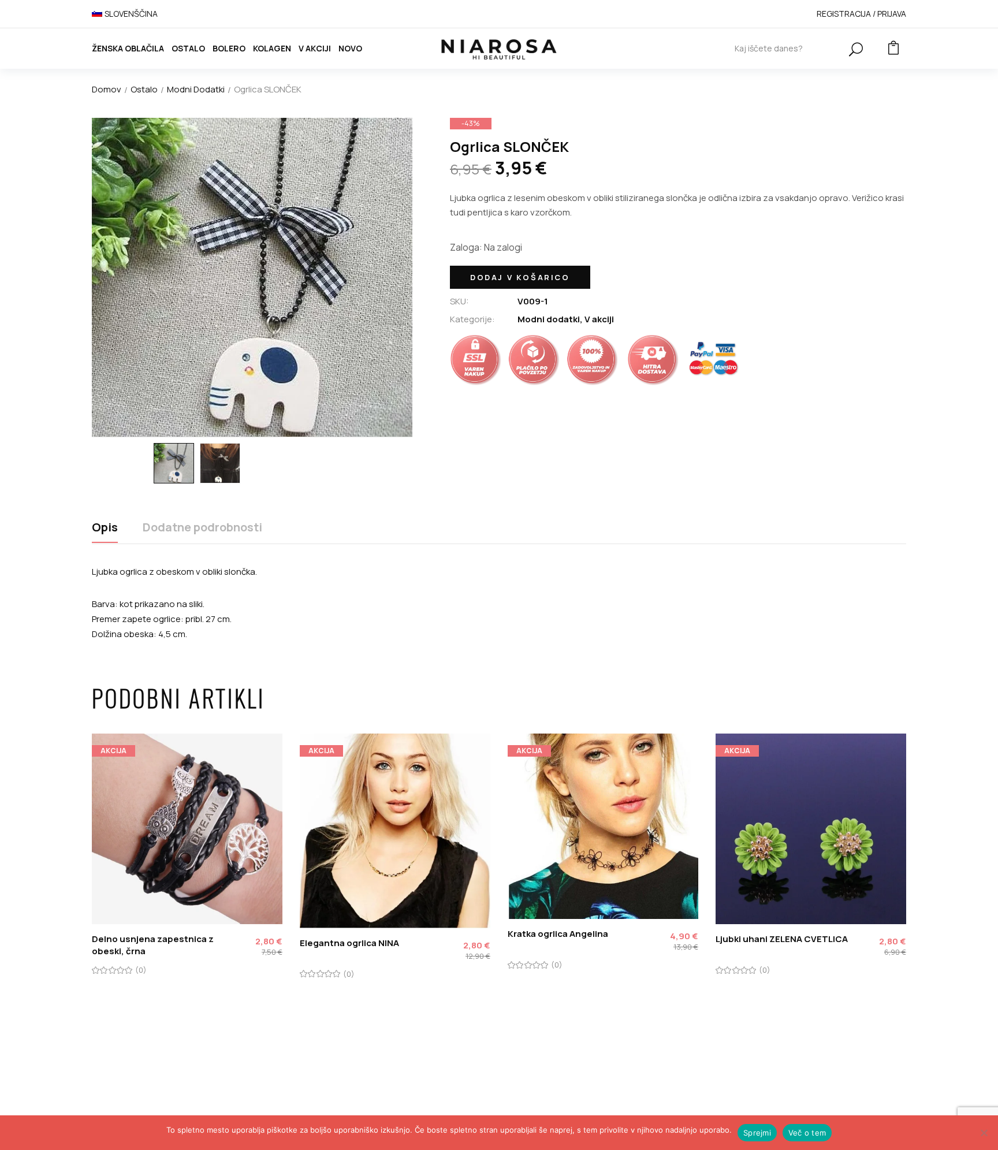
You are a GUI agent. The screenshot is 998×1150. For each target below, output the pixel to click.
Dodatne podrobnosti (202, 527)
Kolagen (272, 48)
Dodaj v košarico (520, 277)
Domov (106, 89)
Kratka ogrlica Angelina (558, 934)
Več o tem (807, 1132)
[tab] (105, 531)
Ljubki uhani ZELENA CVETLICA (782, 939)
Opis (105, 527)
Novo (350, 48)
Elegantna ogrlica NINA (349, 943)
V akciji (315, 48)
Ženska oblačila (128, 48)
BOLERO (229, 48)
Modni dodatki (196, 89)
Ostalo (188, 48)
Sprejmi (757, 1132)
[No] (983, 1132)
